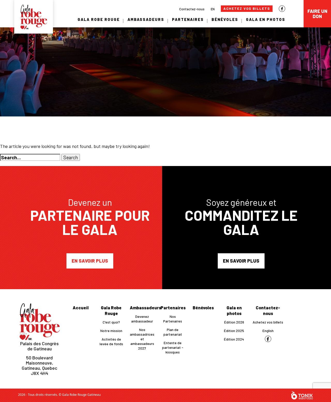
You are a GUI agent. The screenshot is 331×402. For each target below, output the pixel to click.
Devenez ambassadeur (142, 318)
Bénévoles (225, 19)
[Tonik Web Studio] (302, 395)
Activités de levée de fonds (111, 341)
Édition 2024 (234, 339)
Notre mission (111, 330)
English (268, 330)
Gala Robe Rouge (99, 19)
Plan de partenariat (172, 331)
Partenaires (188, 19)
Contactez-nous (192, 9)
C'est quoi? (111, 322)
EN (213, 9)
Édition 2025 (234, 330)
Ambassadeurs (145, 19)
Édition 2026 (234, 322)
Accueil (81, 307)
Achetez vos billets (246, 8)
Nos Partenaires (172, 318)
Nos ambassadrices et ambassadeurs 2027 (142, 338)
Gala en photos (265, 19)
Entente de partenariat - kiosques (172, 347)
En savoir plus (90, 261)
